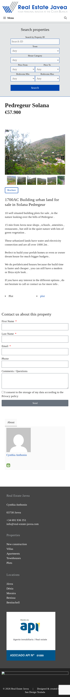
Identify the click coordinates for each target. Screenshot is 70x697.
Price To (47, 65)
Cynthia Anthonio (16, 455)
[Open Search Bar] (65, 18)
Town (35, 46)
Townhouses (14, 558)
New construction (17, 544)
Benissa (11, 597)
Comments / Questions (15, 371)
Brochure (11, 190)
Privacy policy (10, 396)
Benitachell (13, 602)
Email (5, 346)
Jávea (10, 583)
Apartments (13, 553)
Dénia (10, 588)
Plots (9, 562)
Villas (10, 548)
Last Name (8, 333)
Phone (5, 358)
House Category (35, 55)
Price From (23, 65)
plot (42, 296)
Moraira (11, 593)
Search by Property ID (35, 37)
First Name (8, 321)
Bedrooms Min (22, 74)
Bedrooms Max (47, 74)
